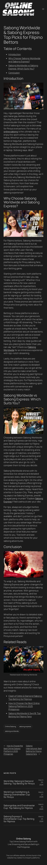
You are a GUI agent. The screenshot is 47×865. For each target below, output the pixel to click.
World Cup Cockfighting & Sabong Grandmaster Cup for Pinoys (17, 794)
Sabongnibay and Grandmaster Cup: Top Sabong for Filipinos (19, 806)
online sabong (11, 131)
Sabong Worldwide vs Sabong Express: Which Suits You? (23, 67)
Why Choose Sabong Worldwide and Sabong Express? (24, 60)
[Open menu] (43, 9)
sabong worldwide (12, 731)
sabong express (25, 726)
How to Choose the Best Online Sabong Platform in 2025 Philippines (24, 706)
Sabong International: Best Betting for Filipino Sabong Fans (34, 749)
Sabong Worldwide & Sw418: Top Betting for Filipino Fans (24, 715)
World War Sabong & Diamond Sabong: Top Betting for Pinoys (19, 782)
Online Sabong (10, 726)
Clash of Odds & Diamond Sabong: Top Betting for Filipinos (25, 698)
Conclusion (14, 72)
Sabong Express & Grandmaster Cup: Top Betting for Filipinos (19, 819)
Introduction (14, 54)
